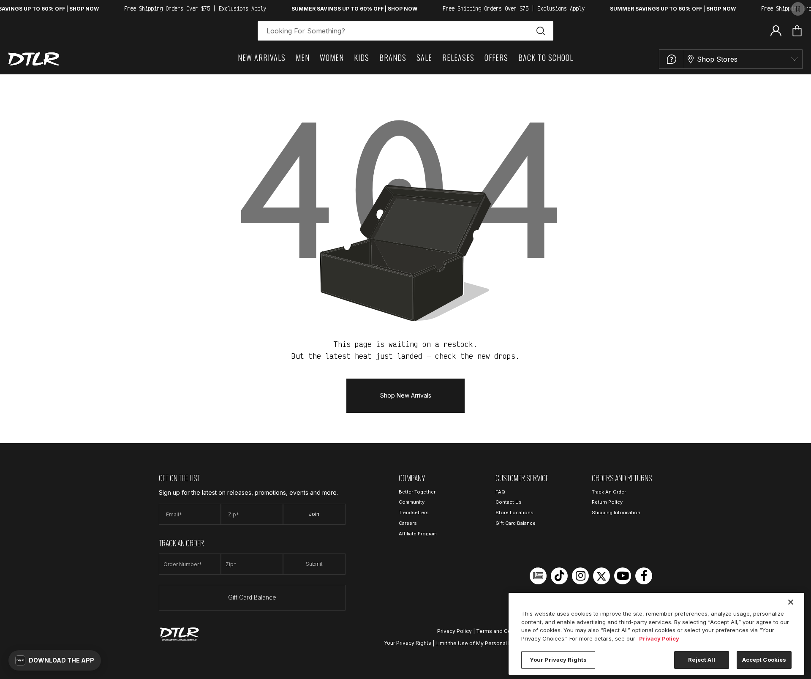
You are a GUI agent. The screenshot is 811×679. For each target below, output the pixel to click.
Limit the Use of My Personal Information (485, 643)
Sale (424, 57)
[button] (54, 660)
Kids (361, 57)
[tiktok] (559, 575)
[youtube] (622, 575)
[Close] (790, 602)
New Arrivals (262, 57)
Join (314, 514)
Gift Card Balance (252, 597)
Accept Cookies (764, 659)
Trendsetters (414, 512)
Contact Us (508, 502)
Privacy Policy (454, 631)
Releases (458, 57)
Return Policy (607, 502)
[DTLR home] (33, 58)
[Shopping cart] (797, 30)
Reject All (701, 659)
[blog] (538, 575)
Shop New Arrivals (405, 395)
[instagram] (580, 575)
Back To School (545, 57)
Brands (392, 57)
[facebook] (643, 575)
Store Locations (514, 512)
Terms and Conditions (503, 631)
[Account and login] (775, 30)
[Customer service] (671, 59)
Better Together (417, 492)
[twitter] (601, 575)
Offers (496, 57)
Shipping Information (616, 512)
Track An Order (609, 492)
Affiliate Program (418, 534)
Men (303, 57)
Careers (408, 523)
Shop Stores (717, 59)
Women (332, 57)
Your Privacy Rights (407, 643)
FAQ (500, 492)
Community (412, 502)
